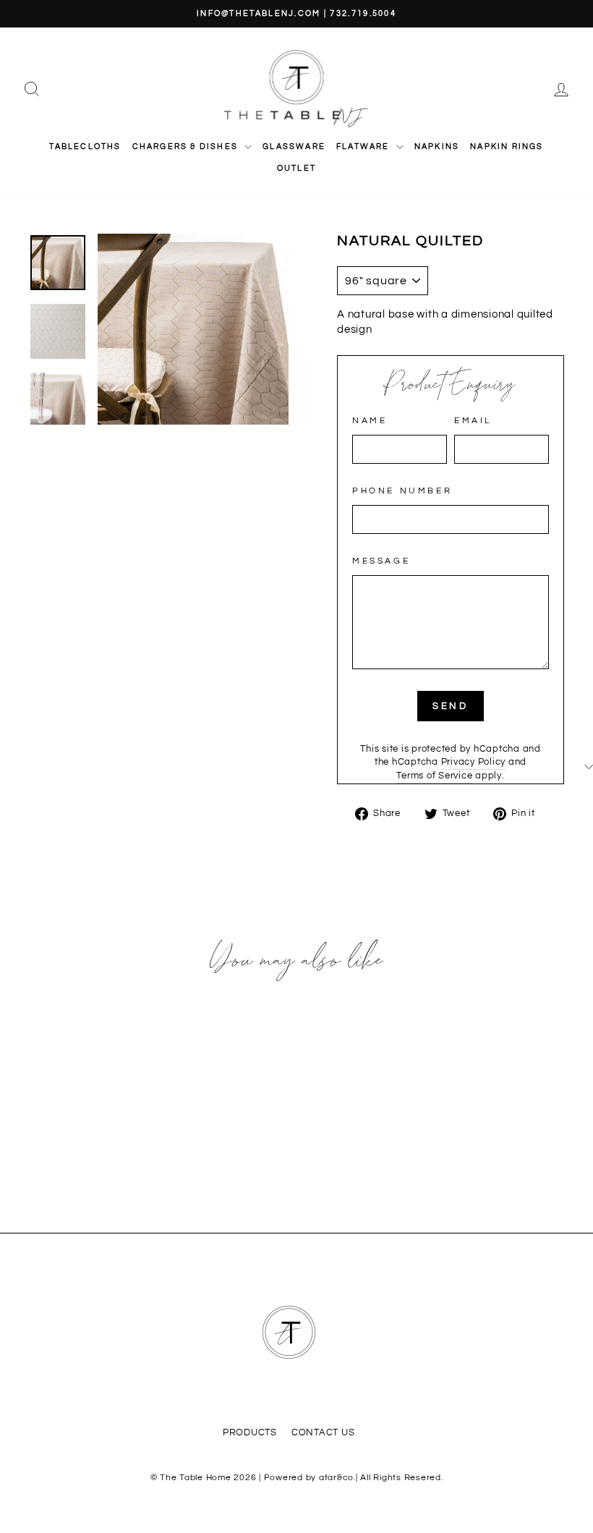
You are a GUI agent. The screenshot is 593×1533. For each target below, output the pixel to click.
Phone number (402, 491)
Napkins (436, 146)
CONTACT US (323, 1433)
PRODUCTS (250, 1433)
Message (381, 561)
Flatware (364, 146)
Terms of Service (434, 776)
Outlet (296, 168)
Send (450, 706)
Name (369, 420)
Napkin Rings (506, 146)
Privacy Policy (473, 762)
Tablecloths (85, 146)
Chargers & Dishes (187, 146)
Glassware (294, 146)
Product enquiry (451, 385)
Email (473, 420)
